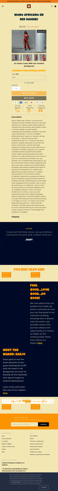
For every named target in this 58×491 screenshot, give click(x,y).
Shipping (15, 217)
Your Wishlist (34, 436)
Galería (4, 449)
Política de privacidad (36, 447)
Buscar (32, 439)
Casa (3, 436)
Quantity (15, 85)
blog (3, 452)
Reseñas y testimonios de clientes (40, 455)
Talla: (15, 74)
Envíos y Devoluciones (36, 444)
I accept (44, 487)
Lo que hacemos (6, 439)
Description (17, 117)
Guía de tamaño (34, 449)
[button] (44, 41)
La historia (5, 441)
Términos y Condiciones (37, 441)
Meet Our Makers (7, 444)
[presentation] (2, 243)
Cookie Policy (16, 482)
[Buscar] (52, 6)
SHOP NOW (6, 276)
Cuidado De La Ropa (35, 452)
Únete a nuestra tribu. (8, 447)
